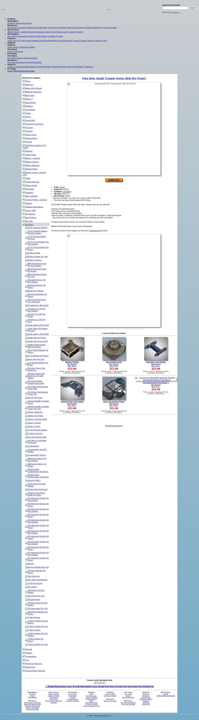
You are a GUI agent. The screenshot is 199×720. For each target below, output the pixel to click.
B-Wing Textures (35, 260)
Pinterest (71, 67)
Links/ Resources (65, 41)
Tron (27, 660)
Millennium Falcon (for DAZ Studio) (37, 459)
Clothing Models (28, 32)
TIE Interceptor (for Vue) (38, 608)
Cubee (28, 113)
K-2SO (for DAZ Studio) (37, 430)
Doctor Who (30, 120)
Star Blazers (30, 214)
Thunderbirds (30, 656)
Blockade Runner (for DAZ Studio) (37, 281)
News (9, 41)
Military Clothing (32, 162)
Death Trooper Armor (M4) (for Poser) (36, 346)
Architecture (40, 32)
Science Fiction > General (36, 200)
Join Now (75, 371)
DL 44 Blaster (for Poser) (38, 356)
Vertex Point (30, 667)
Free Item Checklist (33, 62)
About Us (11, 67)
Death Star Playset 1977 (38, 341)
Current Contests (80, 41)
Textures (28, 653)
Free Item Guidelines (16, 62)
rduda (62, 187)
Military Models (13, 32)
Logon (67, 371)
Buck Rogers (30, 103)
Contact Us (175, 12)
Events (31, 36)
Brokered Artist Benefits (37, 28)
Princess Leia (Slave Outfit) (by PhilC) (36, 494)
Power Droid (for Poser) (38, 489)
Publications (22, 36)
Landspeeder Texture (37, 455)
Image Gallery (13, 47)
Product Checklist (109, 28)
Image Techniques (15, 51)
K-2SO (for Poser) (35, 433)
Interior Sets (50, 32)
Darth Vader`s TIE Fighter (38, 334)
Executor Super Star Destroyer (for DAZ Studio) (36, 376)
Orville (27, 178)
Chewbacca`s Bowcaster (38, 305)
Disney (28, 117)
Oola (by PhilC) (34, 480)
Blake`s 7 (29, 99)
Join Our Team (19, 41)
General (28, 142)
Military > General (32, 158)
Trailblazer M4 (94, 231)
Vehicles (79, 32)
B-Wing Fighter (34, 253)
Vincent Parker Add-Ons (35, 671)
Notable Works (41, 36)
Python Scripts (31, 185)
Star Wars (29, 225)
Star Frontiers (30, 218)
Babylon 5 (29, 85)
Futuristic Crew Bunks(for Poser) (156, 363)
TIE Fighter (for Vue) (36, 596)
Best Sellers (27, 23)
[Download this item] (114, 426)
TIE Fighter (32, 587)
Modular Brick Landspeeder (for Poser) (38, 470)
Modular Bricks (31, 169)
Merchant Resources (76, 28)
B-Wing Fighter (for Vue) (38, 257)
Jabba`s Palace (34, 423)
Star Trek (29, 221)
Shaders (28, 203)
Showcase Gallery (27, 47)
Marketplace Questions (17, 28)
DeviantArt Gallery (43, 67)
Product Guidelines (93, 28)
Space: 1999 (30, 210)
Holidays (28, 151)
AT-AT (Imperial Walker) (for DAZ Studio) (37, 232)
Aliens (27, 81)
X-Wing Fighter (34, 617)
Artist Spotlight (46, 41)
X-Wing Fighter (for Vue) (38, 626)
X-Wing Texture (34, 630)
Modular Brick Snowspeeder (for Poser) (38, 476)
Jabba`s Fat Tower (35, 416)
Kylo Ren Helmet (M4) (37, 437)
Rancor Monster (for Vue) (38, 567)
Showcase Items (30, 58)
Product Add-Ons (32, 182)
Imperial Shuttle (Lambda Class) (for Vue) (38, 407)
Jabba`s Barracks (35, 412)
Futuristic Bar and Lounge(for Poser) (72, 403)
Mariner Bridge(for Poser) (72, 363)
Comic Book (30, 110)
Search (18, 23)
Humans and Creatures (66, 32)
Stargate (28, 649)
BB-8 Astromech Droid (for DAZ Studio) (37, 265)
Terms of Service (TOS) (97, 41)
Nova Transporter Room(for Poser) (114, 403)
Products (11, 23)
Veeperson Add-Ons (33, 664)
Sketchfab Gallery (59, 67)
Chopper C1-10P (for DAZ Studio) (36, 310)
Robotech (29, 193)
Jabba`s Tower (34, 426)
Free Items (11, 58)
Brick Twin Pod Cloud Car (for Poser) (37, 301)
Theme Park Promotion (57, 28)
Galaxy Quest (30, 135)
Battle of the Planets (33, 88)
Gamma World (31, 138)
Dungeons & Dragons (34, 124)
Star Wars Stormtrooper (37, 580)
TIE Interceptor (34, 599)
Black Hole (29, 95)
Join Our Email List (143, 686)
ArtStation (79, 67)
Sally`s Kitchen (31, 196)
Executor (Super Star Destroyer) (36, 369)
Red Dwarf (29, 189)
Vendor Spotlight (32, 41)
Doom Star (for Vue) (36, 359)
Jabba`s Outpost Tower (37, 419)
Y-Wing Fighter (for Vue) (38, 644)
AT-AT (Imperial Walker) (37, 228)
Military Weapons (32, 165)
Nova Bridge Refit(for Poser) (114, 363)
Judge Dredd (30, 155)
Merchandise (30, 67)
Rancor (31, 564)
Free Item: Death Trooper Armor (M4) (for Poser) (114, 78)
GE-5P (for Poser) (35, 398)
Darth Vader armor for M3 (38, 325)
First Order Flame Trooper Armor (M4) (36, 382)
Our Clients (12, 36)
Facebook (20, 67)
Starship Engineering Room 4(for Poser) (156, 384)
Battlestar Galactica (33, 92)
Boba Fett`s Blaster (36, 291)
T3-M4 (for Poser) (35, 583)
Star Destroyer (34, 576)
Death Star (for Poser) (37, 338)
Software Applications (34, 207)
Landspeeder (33, 446)
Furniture (29, 131)
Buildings (29, 106)
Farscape (29, 128)
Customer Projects (55, 36)
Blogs (54, 41)
